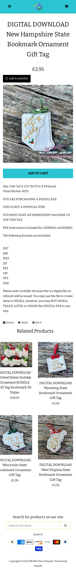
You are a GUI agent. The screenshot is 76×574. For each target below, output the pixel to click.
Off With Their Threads (41, 561)
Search (38, 534)
